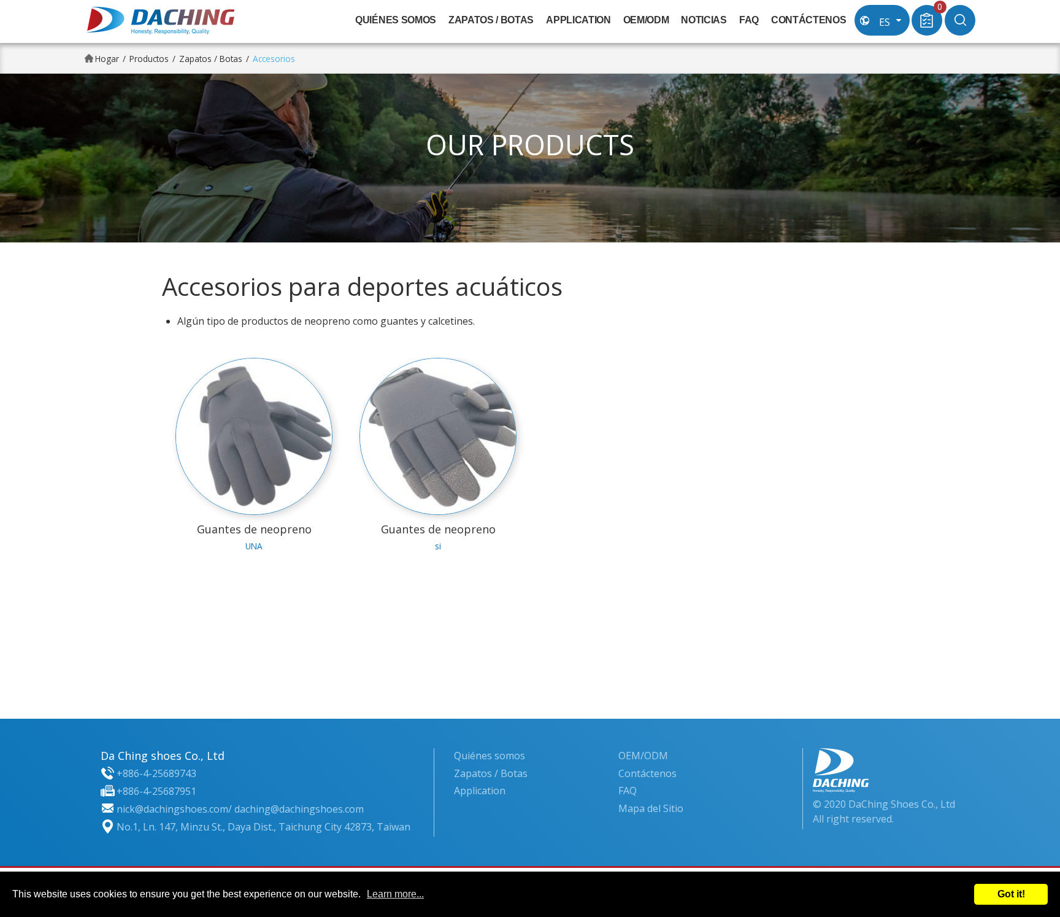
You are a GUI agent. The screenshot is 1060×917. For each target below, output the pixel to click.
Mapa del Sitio (650, 808)
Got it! (1011, 894)
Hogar (107, 58)
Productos (149, 58)
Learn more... (395, 894)
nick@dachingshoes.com (172, 809)
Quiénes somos (395, 20)
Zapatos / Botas (491, 20)
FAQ (749, 20)
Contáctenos (808, 20)
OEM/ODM (646, 20)
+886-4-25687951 (156, 791)
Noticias (703, 20)
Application (578, 20)
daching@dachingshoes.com (299, 809)
